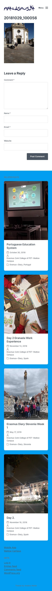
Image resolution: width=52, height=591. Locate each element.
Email (7, 127)
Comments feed (12, 569)
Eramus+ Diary (16, 264)
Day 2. (11, 517)
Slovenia (27, 444)
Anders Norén (31, 585)
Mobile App (10, 547)
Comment (9, 80)
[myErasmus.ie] (19, 8)
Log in (7, 562)
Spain (26, 358)
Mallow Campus (12, 551)
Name (7, 113)
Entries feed (10, 566)
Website (7, 141)
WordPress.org (12, 573)
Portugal (27, 264)
